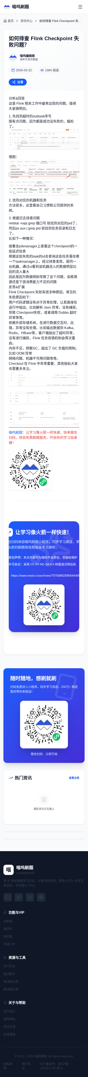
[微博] (19, 897)
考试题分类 (10, 981)
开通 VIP (9, 944)
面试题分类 (10, 989)
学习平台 (9, 966)
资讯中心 (26, 21)
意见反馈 (9, 1026)
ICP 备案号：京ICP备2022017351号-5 (54, 1066)
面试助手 (9, 974)
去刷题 (7, 921)
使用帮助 (9, 1019)
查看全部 (74, 777)
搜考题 (7, 936)
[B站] (30, 897)
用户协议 (26, 1066)
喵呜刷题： (17, 432)
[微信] (7, 897)
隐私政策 (7, 1066)
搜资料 (7, 928)
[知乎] (41, 897)
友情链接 (9, 1034)
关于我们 (9, 1011)
